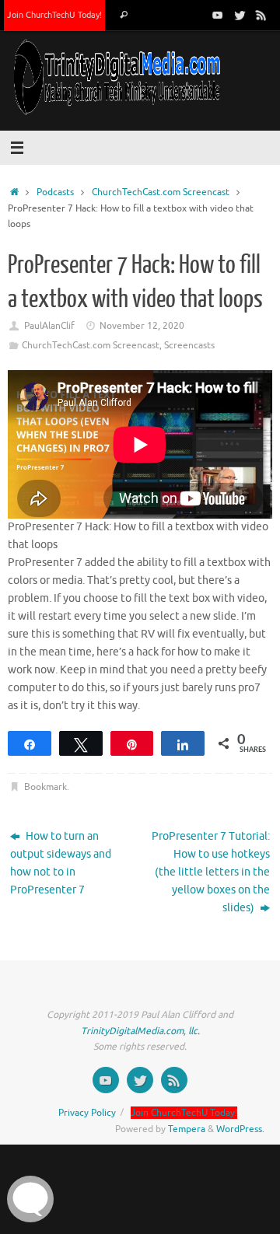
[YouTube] (218, 15)
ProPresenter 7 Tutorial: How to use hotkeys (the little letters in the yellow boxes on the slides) (211, 872)
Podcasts (55, 192)
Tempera (186, 1129)
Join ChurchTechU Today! (54, 14)
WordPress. (240, 1129)
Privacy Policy (87, 1112)
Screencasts (189, 345)
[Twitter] (239, 15)
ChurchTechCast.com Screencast (160, 192)
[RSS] (261, 15)
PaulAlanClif (49, 326)
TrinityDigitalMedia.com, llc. (140, 1031)
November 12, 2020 (142, 326)
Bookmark (45, 787)
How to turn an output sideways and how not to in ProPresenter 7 (60, 863)
